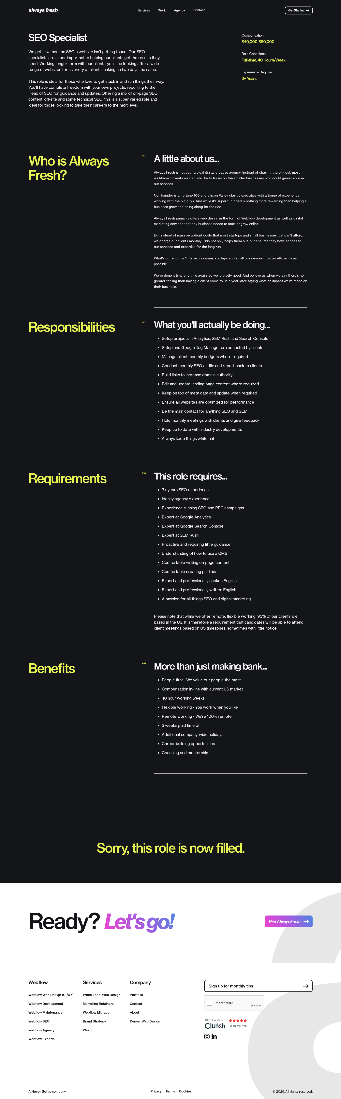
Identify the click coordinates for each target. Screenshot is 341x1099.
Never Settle (41, 1091)
